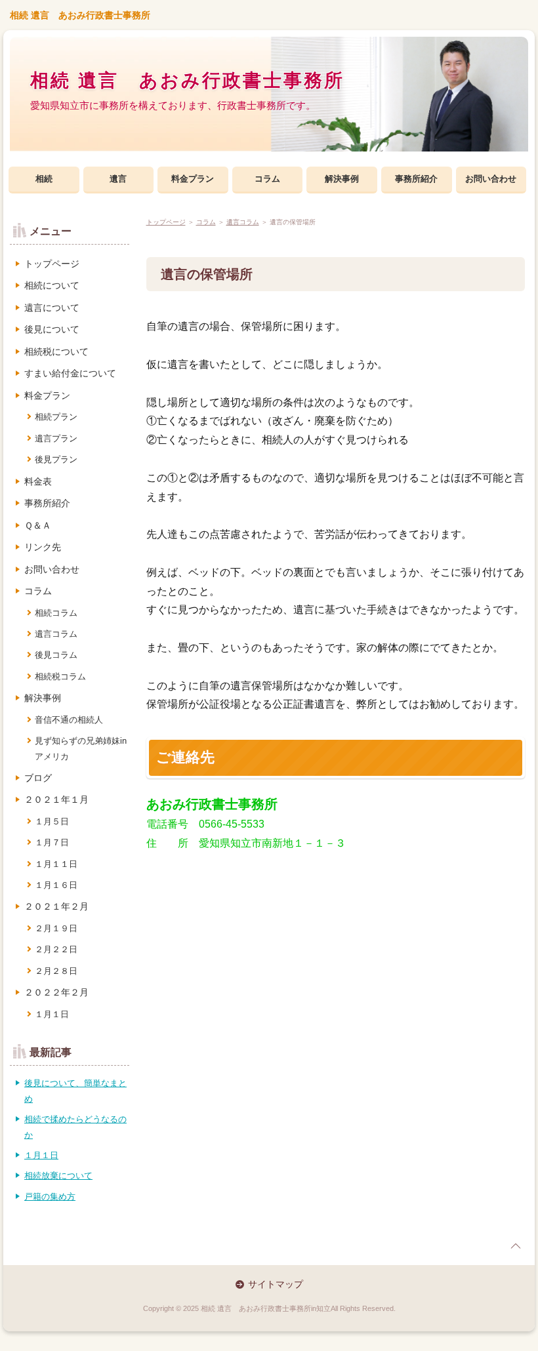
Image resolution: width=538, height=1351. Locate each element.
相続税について (56, 351)
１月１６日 (56, 885)
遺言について (51, 307)
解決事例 (342, 179)
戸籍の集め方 (49, 1196)
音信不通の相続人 (69, 720)
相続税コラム (60, 676)
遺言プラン (56, 438)
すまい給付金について (70, 373)
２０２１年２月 (56, 906)
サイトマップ (275, 1284)
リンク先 (42, 547)
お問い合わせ (490, 179)
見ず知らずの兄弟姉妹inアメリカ (81, 748)
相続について (51, 285)
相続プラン (56, 417)
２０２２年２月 (56, 992)
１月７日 (52, 842)
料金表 (38, 481)
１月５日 (52, 821)
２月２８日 (56, 971)
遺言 (118, 179)
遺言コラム (242, 222)
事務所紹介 (416, 179)
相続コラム (56, 613)
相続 (43, 179)
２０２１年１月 (56, 799)
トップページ (166, 222)
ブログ (38, 778)
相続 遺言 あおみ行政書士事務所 (80, 15)
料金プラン (192, 179)
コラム (267, 179)
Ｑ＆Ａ (37, 525)
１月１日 (52, 1014)
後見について (51, 329)
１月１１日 (56, 864)
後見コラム (56, 655)
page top (515, 1246)
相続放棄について (58, 1175)
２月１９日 (56, 928)
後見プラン (56, 459)
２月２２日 (56, 949)
